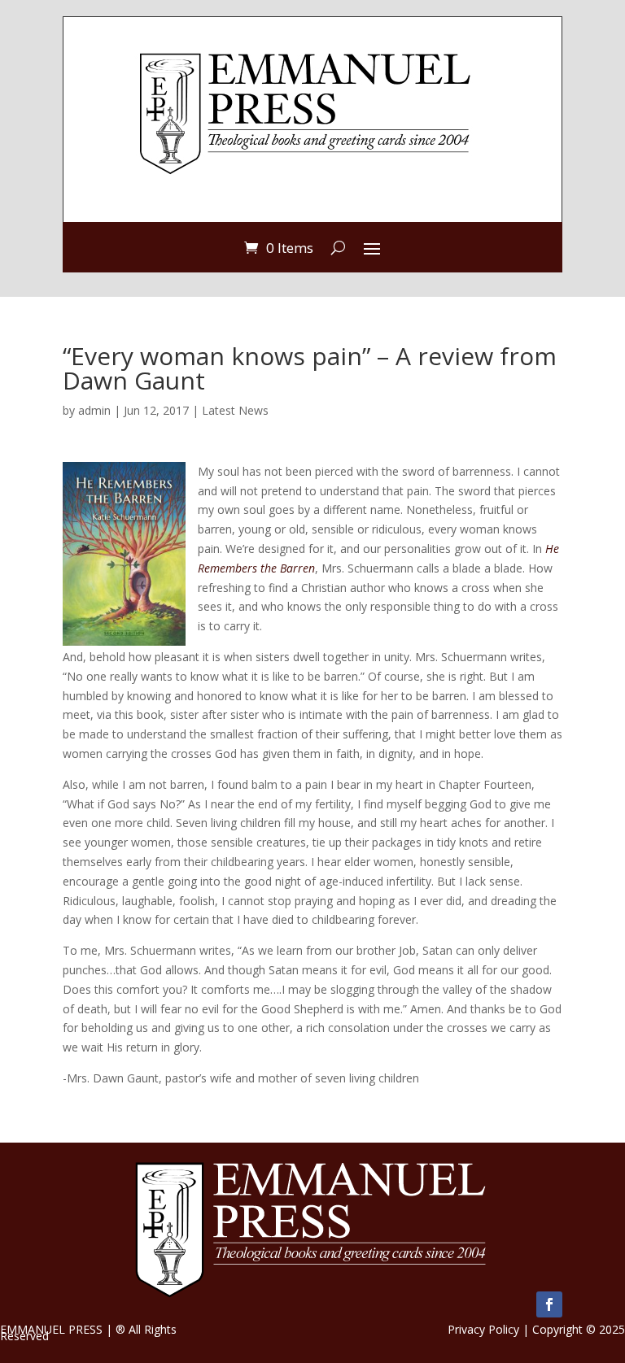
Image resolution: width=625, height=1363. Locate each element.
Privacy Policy (483, 1329)
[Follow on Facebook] (549, 1304)
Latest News (235, 410)
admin (94, 410)
